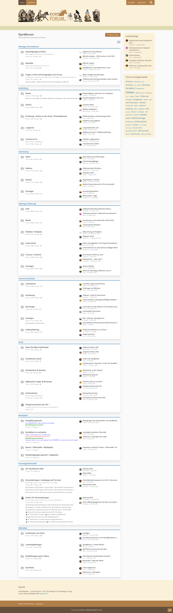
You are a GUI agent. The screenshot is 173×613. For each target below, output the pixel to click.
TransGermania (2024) (91, 144)
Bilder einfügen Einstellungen (93, 75)
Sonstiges (29, 191)
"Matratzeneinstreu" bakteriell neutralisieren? (100, 213)
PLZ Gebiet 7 (50, 490)
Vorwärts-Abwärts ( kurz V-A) (93, 98)
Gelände (45, 98)
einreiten (129, 85)
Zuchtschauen (31, 393)
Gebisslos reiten (88, 173)
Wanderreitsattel (131, 131)
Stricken (128, 125)
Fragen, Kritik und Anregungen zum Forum (43, 74)
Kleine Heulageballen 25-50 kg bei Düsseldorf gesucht (101, 243)
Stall (27, 209)
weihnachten (143, 130)
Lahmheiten (30, 283)
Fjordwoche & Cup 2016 (44, 510)
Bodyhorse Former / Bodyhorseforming (97, 132)
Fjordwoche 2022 (68, 505)
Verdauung (30, 295)
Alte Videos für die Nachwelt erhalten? (97, 556)
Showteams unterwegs (65, 492)
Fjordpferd (130, 88)
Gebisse (28, 168)
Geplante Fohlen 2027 (91, 347)
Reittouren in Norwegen (91, 572)
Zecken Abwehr (88, 266)
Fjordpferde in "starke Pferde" (93, 545)
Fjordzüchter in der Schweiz (93, 370)
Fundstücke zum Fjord (35, 533)
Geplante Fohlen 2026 (91, 352)
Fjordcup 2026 (88, 469)
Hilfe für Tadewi (88, 63)
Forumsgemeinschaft (27, 463)
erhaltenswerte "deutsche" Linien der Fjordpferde (101, 363)
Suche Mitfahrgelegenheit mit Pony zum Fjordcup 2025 (101, 502)
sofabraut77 (44, 594)
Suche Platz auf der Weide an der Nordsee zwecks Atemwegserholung (101, 307)
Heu (150, 99)
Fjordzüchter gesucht (90, 375)
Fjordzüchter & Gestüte (35, 370)
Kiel (147, 108)
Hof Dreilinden (132, 102)
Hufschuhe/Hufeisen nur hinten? (95, 330)
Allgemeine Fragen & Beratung (38, 381)
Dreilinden (137, 82)
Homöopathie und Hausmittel (36, 323)
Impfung (129, 108)
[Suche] (151, 2)
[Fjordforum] (86, 15)
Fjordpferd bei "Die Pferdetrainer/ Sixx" (97, 68)
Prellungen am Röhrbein (91, 288)
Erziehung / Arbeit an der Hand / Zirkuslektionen (46, 116)
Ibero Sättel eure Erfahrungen (93, 157)
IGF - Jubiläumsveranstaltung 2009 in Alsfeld (60, 522)
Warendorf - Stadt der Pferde (93, 561)
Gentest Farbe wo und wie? (92, 382)
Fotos (127, 96)
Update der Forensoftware (92, 52)
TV (140, 125)
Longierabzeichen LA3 (91, 128)
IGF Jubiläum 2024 (45, 505)
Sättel (27, 157)
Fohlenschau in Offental (143, 93)
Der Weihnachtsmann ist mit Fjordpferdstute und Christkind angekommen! (101, 538)
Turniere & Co (31, 139)
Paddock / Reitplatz (33, 232)
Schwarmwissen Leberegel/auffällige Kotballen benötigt (101, 300)
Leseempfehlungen (33, 544)
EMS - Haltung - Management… (94, 318)
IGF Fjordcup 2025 (33, 505)
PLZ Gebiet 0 (31, 487)
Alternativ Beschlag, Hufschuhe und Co (97, 271)
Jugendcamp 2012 (33, 517)
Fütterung (144, 96)
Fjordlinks (29, 567)
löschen (128, 112)
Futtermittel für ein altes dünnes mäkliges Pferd (100, 248)
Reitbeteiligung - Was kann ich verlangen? (98, 93)
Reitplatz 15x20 (88, 236)
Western (52, 98)
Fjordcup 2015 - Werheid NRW (62, 510)
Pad (146, 112)
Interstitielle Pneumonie (91, 311)
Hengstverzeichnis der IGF (92, 386)
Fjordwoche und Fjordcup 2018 (62, 507)
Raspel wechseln (89, 334)
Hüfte (136, 105)
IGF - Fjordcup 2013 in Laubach (36, 514)
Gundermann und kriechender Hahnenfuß (98, 220)
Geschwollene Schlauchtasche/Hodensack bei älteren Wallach (101, 323)
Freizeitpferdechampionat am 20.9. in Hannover (100, 480)
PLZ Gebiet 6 (40, 490)
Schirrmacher (140, 121)
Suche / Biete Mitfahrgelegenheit (49, 517)
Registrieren (142, 2)
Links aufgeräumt (89, 568)
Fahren (28, 104)
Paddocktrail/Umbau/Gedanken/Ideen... (97, 209)
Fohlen (130, 92)
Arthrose (129, 81)
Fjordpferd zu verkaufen (35, 432)
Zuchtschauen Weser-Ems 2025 (94, 398)
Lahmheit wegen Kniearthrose (94, 284)
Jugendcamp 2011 (58, 519)
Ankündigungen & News (35, 51)
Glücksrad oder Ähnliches (92, 168)
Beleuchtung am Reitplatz (92, 232)
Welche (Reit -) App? (90, 196)
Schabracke (129, 122)
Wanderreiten (137, 128)
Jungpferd (141, 109)
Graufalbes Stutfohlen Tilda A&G (94, 432)
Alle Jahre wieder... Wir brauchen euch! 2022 (99, 56)
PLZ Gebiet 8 (60, 490)
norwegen (141, 112)
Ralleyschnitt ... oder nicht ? (93, 259)
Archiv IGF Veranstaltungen (37, 497)
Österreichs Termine (33, 492)
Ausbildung (23, 88)
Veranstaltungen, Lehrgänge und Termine (43, 480)
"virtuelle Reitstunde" (71, 98)
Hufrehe (142, 102)
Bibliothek (22, 528)
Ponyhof (136, 115)
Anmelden (131, 2)
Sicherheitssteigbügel (90, 161)
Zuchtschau (135, 134)
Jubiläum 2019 (47, 507)
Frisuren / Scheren (33, 254)
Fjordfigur (86, 533)
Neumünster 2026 (89, 485)
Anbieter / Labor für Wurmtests (94, 295)
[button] (119, 42)
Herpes (145, 99)
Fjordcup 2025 (88, 498)
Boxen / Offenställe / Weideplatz (39, 447)
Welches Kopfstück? (90, 109)
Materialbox (87, 473)
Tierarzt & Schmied (26, 278)
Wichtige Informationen (28, 46)
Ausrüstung (23, 151)
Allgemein (60, 98)
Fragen (132, 96)
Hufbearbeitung (32, 329)
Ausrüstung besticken (91, 191)
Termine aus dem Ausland (49, 492)
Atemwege (30, 306)
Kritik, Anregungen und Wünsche (60, 82)
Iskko (135, 109)
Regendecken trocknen (91, 180)
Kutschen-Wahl (88, 105)
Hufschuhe (129, 105)
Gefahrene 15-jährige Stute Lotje (95, 437)
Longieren (29, 127)
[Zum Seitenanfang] (170, 610)
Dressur (30, 98)
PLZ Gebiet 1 (50, 487)
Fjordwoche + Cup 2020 (34, 507)
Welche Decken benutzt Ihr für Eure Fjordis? (99, 184)
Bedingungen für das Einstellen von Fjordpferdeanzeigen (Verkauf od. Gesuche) (101, 421)
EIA (143, 82)
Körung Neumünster (90, 393)
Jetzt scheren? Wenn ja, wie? (93, 255)
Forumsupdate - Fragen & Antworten (38, 82)
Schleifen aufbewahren (91, 139)
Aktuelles (29, 63)
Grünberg (129, 99)
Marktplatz (23, 415)
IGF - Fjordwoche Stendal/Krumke (56, 514)
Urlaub (144, 125)
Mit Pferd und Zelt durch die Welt (95, 549)
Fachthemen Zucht (33, 358)
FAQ (135, 85)
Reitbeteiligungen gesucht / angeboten (41, 455)
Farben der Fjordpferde (91, 359)
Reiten (28, 93)
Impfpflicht (142, 105)
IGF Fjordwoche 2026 (34, 468)
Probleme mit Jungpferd (91, 121)
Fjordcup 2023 (57, 505)
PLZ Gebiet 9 (69, 490)
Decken (28, 179)
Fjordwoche (140, 88)
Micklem (134, 112)
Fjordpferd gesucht (33, 420)
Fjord (139, 85)
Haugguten (137, 99)
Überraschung (146, 134)
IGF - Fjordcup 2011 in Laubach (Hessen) (39, 519)
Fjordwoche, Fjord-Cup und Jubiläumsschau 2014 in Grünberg (45, 512)
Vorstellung (129, 128)
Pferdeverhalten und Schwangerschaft (97, 116)
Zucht (20, 342)
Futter (137, 96)
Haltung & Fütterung (27, 203)
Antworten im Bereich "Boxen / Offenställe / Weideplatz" (101, 447)
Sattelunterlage (138, 118)
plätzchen (129, 115)
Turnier (135, 125)
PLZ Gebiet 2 (40, 487)
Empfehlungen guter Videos (37, 556)
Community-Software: (86, 610)
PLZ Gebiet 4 (69, 487)
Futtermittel (30, 243)
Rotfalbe (143, 114)
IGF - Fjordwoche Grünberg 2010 (37, 522)
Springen (37, 98)
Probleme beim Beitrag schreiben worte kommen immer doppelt (101, 79)
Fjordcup (146, 85)
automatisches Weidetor (91, 225)
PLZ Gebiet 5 (31, 490)
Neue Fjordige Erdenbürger (37, 347)
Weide (28, 220)
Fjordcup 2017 (32, 510)
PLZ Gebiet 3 (60, 487)
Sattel (128, 118)
